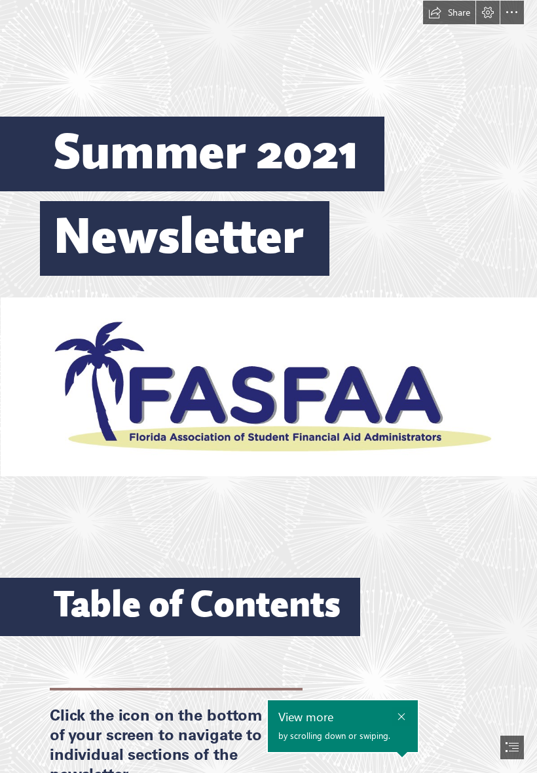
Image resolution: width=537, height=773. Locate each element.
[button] (449, 12)
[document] (268, 386)
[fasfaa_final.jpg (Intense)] (268, 386)
